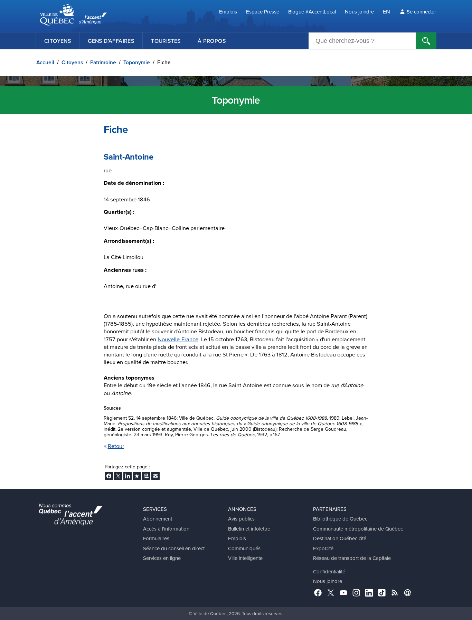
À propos (212, 41)
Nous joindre (359, 11)
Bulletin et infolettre (249, 528)
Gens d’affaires (111, 41)
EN (386, 11)
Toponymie (136, 62)
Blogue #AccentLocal (312, 11)
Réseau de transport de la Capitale (352, 558)
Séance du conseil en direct (174, 548)
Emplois (228, 11)
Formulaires (156, 538)
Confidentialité (329, 571)
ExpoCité (323, 548)
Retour (116, 446)
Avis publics (241, 518)
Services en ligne (162, 558)
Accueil (45, 62)
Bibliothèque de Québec (340, 518)
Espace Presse (262, 11)
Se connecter (421, 11)
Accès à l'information (166, 528)
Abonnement (157, 518)
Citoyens (57, 41)
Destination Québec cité (339, 538)
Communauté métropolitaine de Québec (358, 528)
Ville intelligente (245, 558)
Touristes (166, 41)
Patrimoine (103, 62)
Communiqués (244, 548)
